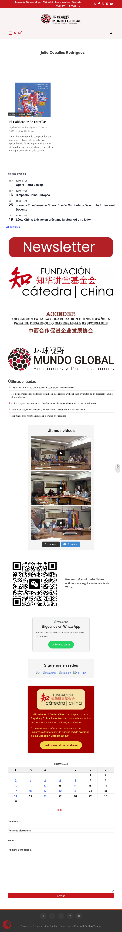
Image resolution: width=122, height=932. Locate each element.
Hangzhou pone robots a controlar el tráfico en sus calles (38, 415)
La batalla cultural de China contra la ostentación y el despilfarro (42, 387)
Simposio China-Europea (33, 195)
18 (30, 790)
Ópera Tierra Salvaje (30, 185)
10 (15, 785)
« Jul (59, 809)
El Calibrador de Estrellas (27, 122)
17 (16, 790)
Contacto (76, 2)
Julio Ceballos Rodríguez (23, 127)
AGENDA (60, 5)
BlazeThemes (94, 926)
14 (75, 785)
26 (45, 796)
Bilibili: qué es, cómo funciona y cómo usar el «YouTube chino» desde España (48, 409)
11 (30, 785)
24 (15, 796)
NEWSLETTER (74, 5)
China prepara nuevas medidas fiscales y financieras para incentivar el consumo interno (53, 403)
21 (75, 790)
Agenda (12, 114)
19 (45, 790)
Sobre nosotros (62, 2)
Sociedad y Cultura (25, 114)
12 (45, 785)
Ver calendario (13, 226)
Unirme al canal (61, 644)
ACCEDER (48, 2)
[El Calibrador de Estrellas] (33, 100)
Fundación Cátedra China (28, 2)
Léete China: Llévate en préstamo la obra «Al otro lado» (54, 219)
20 (60, 790)
